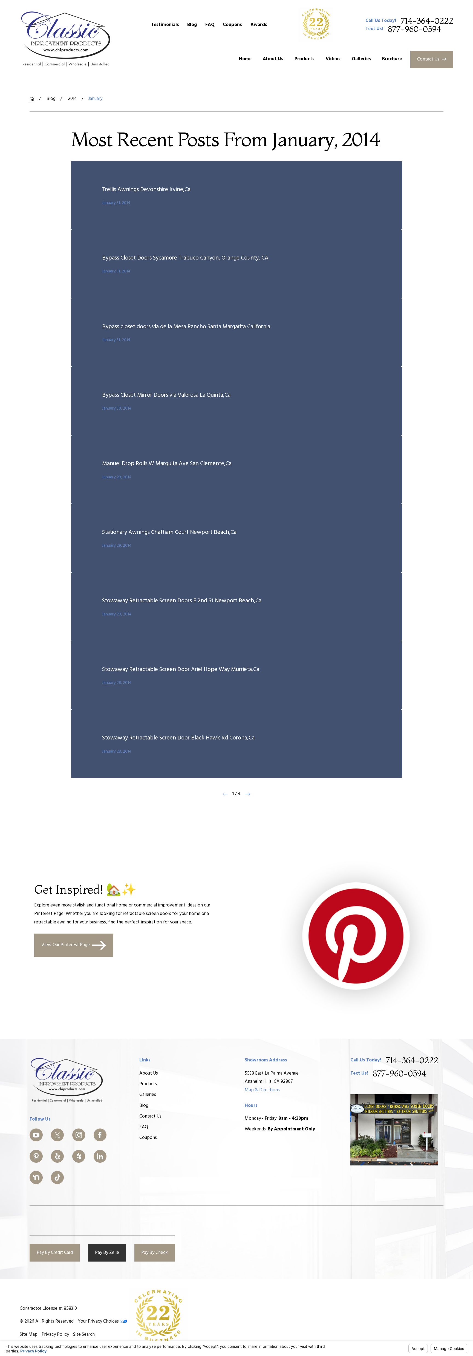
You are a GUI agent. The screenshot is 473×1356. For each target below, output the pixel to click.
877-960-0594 (414, 29)
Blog (192, 24)
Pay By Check (154, 1252)
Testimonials (165, 24)
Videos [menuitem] (333, 59)
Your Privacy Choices (99, 1321)
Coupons (232, 24)
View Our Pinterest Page (65, 945)
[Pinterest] (36, 1156)
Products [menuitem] (305, 59)
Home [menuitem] (245, 59)
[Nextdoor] (36, 1177)
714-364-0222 (427, 21)
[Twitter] (57, 1135)
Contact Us (428, 59)
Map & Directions (262, 1090)
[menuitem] (29, 1335)
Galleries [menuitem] (361, 59)
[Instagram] (78, 1135)
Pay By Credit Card (55, 1252)
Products (148, 1084)
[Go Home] (32, 99)
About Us (148, 1073)
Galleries (147, 1094)
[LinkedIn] (100, 1156)
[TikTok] (57, 1177)
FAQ (210, 24)
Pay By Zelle (107, 1252)
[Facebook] (100, 1135)
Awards (258, 24)
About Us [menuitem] (273, 59)
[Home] (66, 39)
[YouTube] (36, 1135)
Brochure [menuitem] (392, 59)
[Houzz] (78, 1156)
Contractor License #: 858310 (48, 1308)
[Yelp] (57, 1156)
